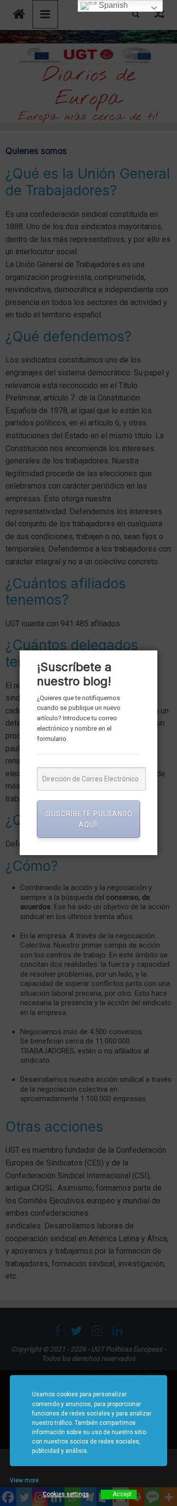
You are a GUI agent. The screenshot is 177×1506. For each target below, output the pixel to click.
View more (24, 1480)
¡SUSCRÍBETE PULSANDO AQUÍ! (88, 819)
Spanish (112, 5)
